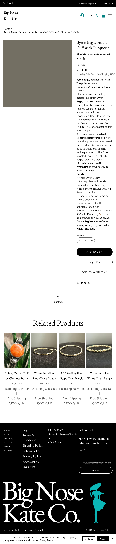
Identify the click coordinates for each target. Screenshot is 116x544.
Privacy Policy (32, 456)
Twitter (18, 530)
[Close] (112, 539)
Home (7, 430)
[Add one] (92, 240)
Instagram (8, 530)
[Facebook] (81, 282)
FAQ (25, 430)
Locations (8, 450)
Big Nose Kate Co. (10, 15)
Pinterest (39, 530)
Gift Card (8, 442)
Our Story (8, 438)
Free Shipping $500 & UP (16, 401)
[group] (58, 375)
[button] (103, 15)
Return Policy (32, 451)
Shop (6, 434)
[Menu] (110, 15)
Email (82, 450)
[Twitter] (88, 282)
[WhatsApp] (78, 282)
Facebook (28, 530)
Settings (89, 538)
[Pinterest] (85, 282)
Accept (103, 538)
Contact (7, 446)
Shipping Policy (33, 446)
